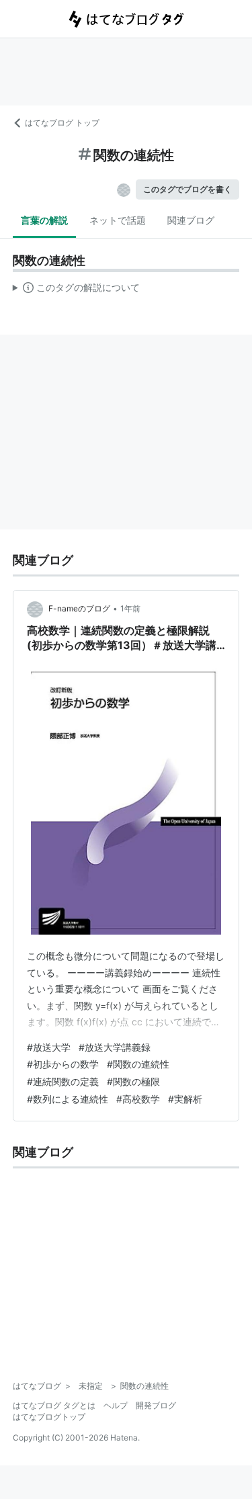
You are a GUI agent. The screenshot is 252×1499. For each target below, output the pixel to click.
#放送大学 (49, 1047)
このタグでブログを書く (187, 189)
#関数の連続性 (138, 1064)
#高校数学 (138, 1099)
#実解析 (185, 1099)
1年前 (130, 608)
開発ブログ (156, 1405)
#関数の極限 (133, 1081)
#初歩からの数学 (63, 1064)
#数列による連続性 (67, 1099)
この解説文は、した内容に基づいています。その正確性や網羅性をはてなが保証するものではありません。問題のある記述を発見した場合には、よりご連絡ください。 (76, 290)
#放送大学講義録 (115, 1047)
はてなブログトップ (49, 1417)
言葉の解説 (44, 220)
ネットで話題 (117, 220)
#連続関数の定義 (63, 1081)
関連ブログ (190, 220)
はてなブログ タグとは (54, 1405)
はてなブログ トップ (62, 123)
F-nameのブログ (79, 608)
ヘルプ (115, 1405)
